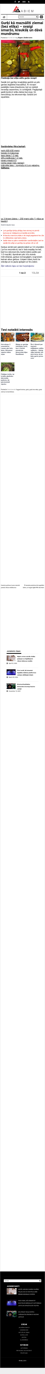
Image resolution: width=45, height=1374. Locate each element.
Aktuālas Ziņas (24, 1332)
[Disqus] (22, 619)
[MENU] (41, 16)
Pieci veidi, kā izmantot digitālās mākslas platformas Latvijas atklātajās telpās (26, 673)
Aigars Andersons (25, 38)
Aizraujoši (24, 1335)
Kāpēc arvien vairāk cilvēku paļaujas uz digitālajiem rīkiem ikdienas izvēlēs (26, 659)
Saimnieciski (11, 389)
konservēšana (10, 392)
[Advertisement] (22, 122)
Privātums (24, 1353)
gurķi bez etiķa (33, 389)
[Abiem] (4, 17)
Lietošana (24, 1348)
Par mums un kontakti (24, 1350)
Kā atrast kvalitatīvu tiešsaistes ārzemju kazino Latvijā (26, 687)
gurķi (27, 389)
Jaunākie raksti (24, 1327)
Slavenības (24, 1340)
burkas (23, 389)
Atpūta (24, 1337)
